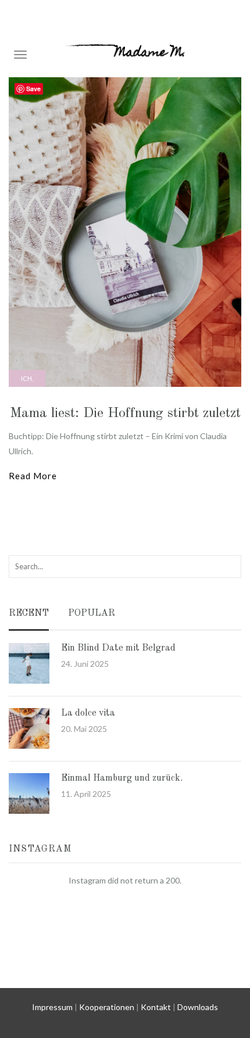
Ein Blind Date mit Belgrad (118, 648)
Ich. (27, 378)
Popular (91, 613)
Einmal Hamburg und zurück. (122, 778)
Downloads (197, 1007)
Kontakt (156, 1007)
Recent (29, 613)
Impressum (52, 1007)
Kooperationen (106, 1007)
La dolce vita (88, 713)
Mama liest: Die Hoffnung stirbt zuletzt (125, 414)
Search (230, 566)
